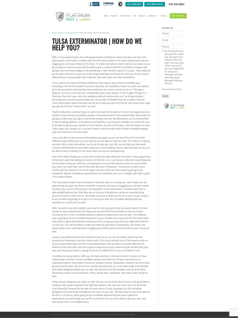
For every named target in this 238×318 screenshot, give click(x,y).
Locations (151, 16)
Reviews (114, 16)
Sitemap (87, 315)
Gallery (132, 315)
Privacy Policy (97, 315)
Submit (165, 96)
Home (54, 33)
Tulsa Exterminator (71, 33)
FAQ (134, 16)
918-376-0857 (176, 4)
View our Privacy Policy (172, 89)
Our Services (125, 16)
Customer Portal (154, 4)
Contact (163, 16)
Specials (141, 16)
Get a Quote (178, 16)
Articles (60, 33)
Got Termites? (134, 4)
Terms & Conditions (112, 315)
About (106, 16)
